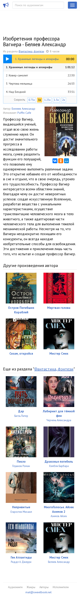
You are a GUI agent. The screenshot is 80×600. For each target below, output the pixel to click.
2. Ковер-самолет (40, 75)
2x (63, 100)
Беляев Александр (23, 108)
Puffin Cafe (24, 113)
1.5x (56, 100)
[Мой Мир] (66, 160)
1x (39, 100)
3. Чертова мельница (40, 83)
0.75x (32, 100)
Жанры (31, 587)
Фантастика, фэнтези (31, 51)
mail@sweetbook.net (38, 592)
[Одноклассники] (60, 160)
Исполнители (61, 587)
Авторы (44, 587)
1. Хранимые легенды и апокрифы (40, 67)
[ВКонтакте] (55, 160)
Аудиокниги (15, 587)
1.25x (47, 100)
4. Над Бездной (40, 92)
